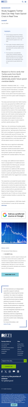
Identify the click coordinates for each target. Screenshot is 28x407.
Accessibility (20, 353)
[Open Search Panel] (23, 2)
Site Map (19, 347)
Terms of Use (20, 351)
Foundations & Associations (7, 347)
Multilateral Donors (5, 349)
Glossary (19, 349)
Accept (14, 405)
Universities (4, 351)
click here (4, 205)
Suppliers (3, 353)
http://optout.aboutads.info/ (7, 402)
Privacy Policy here (19, 400)
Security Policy (20, 345)
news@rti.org (8, 254)
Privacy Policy (20, 344)
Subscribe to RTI (10, 274)
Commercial (4, 345)
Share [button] (3, 20)
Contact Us (20, 355)
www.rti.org (7, 324)
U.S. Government (5, 344)
